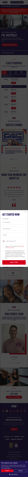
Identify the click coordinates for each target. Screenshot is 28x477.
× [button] (26, 462)
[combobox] (4, 241)
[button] (14, 474)
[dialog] (14, 469)
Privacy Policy (10, 247)
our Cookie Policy (6, 468)
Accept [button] (7, 470)
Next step (14, 262)
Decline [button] (20, 470)
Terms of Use (20, 246)
